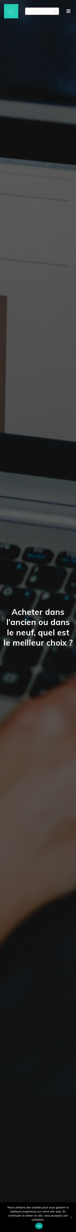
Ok (39, 1226)
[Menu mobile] (68, 11)
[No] (71, 1217)
